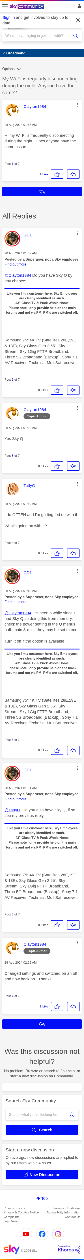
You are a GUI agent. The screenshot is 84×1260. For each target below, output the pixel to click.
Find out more (15, 264)
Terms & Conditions (66, 1208)
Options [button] (8, 69)
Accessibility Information (63, 1212)
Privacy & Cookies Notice (21, 1212)
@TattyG (12, 810)
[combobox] (38, 35)
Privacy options (14, 1208)
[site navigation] (5, 6)
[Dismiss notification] (78, 20)
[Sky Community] (27, 6)
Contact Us (72, 1217)
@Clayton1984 (17, 275)
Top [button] (44, 1198)
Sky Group (11, 1221)
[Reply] (73, 174)
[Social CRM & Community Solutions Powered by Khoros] (69, 1249)
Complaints (11, 1217)
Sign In (78, 7)
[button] (77, 105)
